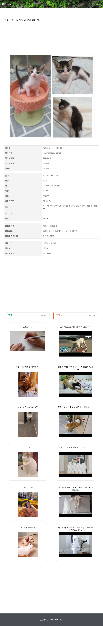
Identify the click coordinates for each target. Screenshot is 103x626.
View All (43, 316)
